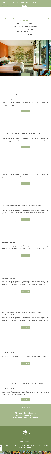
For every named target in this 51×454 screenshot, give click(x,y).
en (1, 446)
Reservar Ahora (25, 423)
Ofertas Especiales (24, 2)
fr (1, 448)
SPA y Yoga (31, 2)
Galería (36, 2)
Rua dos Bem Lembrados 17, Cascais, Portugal (25, 438)
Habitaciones (15, 2)
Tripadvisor (17, 445)
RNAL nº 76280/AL (25, 445)
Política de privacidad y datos (25, 447)
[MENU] (2, 2)
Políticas (46, 445)
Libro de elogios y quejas (37, 445)
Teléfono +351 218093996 (25, 441)
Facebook (11, 445)
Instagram (5, 445)
